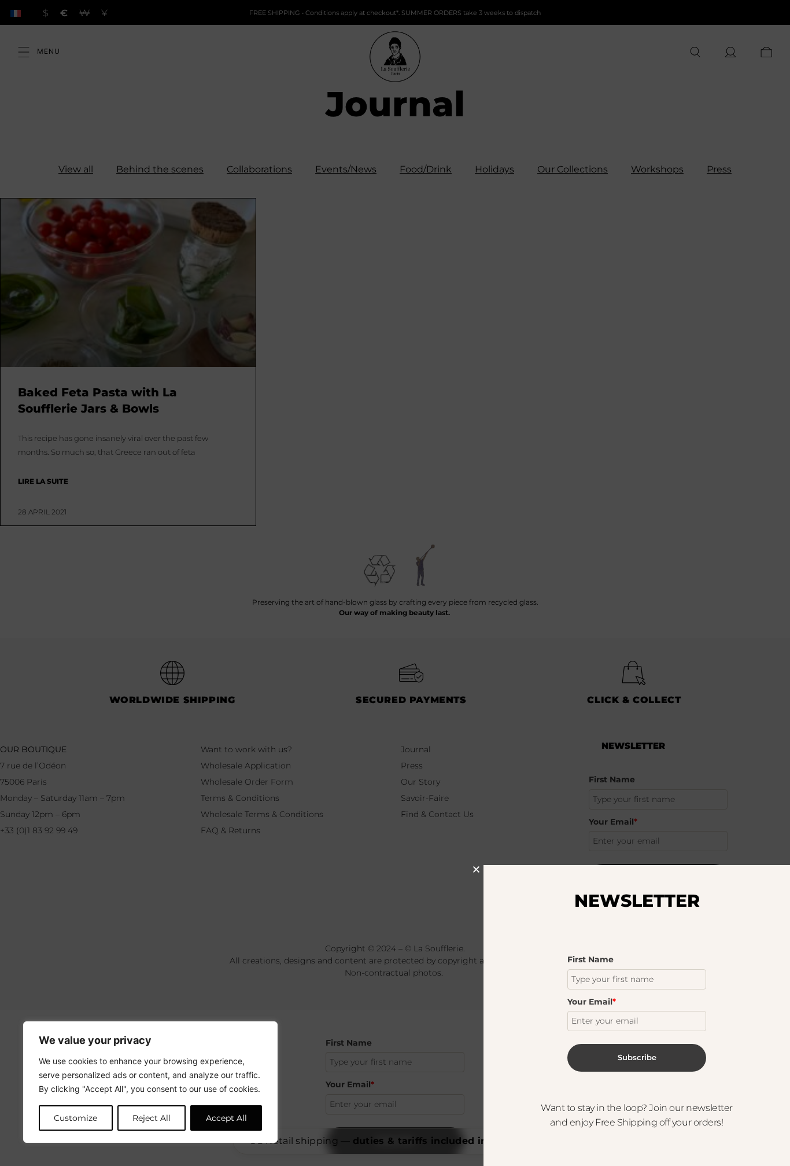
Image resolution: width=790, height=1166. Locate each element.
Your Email (591, 1001)
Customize (75, 1118)
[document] (395, 583)
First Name (590, 959)
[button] (476, 869)
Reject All (151, 1118)
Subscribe (637, 1057)
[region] (150, 1082)
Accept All (226, 1118)
